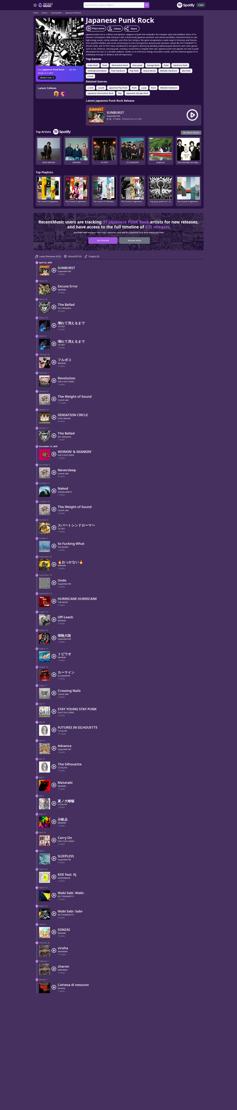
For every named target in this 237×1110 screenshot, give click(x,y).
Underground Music (97, 70)
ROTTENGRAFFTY (66, 896)
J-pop (143, 87)
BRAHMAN (62, 951)
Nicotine (61, 988)
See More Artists (191, 132)
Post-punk (137, 65)
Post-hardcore (118, 70)
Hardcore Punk (180, 65)
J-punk (101, 87)
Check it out (47, 77)
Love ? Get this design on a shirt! (57, 71)
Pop (120, 93)
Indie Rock (93, 65)
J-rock (90, 76)
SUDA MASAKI (64, 418)
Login (201, 5)
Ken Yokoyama (64, 308)
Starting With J (56, 13)
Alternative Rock (120, 65)
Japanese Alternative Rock (100, 93)
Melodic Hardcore (168, 70)
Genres (44, 13)
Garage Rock (153, 65)
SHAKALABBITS (65, 492)
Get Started (103, 240)
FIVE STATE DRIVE (66, 381)
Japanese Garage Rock (137, 93)
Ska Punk (186, 70)
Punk (166, 65)
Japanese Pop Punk (118, 87)
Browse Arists (134, 240)
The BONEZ (63, 547)
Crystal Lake (63, 400)
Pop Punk (134, 70)
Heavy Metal (149, 70)
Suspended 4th (113, 116)
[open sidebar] (35, 5)
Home (35, 13)
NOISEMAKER (64, 878)
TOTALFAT (62, 731)
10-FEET (61, 326)
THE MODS (63, 602)
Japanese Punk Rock (73, 13)
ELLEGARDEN (64, 675)
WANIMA (62, 289)
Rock (104, 65)
